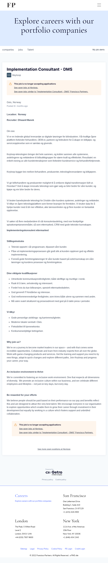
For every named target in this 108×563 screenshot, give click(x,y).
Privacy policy (47, 479)
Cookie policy (60, 479)
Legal (32, 549)
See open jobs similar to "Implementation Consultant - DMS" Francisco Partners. (51, 91)
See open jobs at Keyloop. (26, 87)
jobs (20, 49)
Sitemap (23, 549)
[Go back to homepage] (11, 5)
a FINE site (74, 555)
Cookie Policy (56, 549)
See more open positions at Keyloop (54, 449)
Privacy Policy (43, 549)
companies (8, 49)
